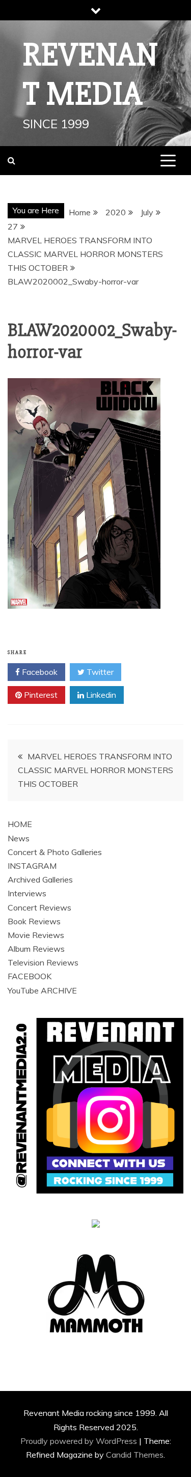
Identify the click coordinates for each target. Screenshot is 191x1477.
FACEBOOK (29, 976)
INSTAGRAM (32, 866)
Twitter (99, 672)
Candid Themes (134, 1455)
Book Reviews (34, 921)
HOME (20, 824)
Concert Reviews (39, 907)
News (19, 838)
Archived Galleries (40, 879)
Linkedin (100, 695)
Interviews (27, 893)
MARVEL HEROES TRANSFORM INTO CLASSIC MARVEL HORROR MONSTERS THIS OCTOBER (95, 770)
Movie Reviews (36, 935)
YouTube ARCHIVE (42, 990)
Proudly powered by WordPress (79, 1441)
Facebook (39, 672)
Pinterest (40, 695)
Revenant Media (90, 74)
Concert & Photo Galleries (55, 852)
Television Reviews (43, 962)
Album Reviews (36, 949)
